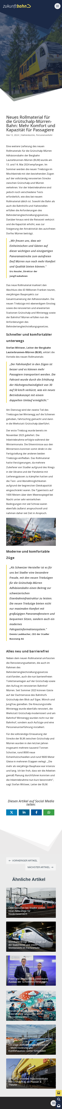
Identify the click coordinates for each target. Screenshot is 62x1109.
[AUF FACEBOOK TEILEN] (36, 812)
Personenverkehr (44, 135)
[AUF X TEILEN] (11, 812)
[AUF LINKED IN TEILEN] (24, 812)
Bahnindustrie (28, 135)
